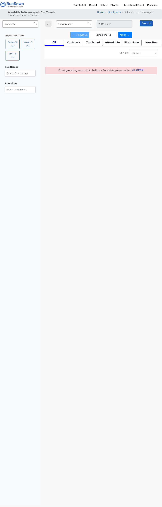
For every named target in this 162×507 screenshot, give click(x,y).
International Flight (133, 5)
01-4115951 (138, 70)
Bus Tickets (114, 12)
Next (125, 35)
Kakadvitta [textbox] (9, 24)
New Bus (151, 42)
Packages (152, 5)
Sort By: (123, 52)
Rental (93, 5)
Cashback (73, 42)
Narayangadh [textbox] (65, 24)
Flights (115, 5)
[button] (20, 67)
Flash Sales (132, 42)
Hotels (103, 5)
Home (100, 12)
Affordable (112, 42)
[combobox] (20, 24)
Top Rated (93, 42)
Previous (79, 35)
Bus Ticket (80, 5)
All (54, 42)
